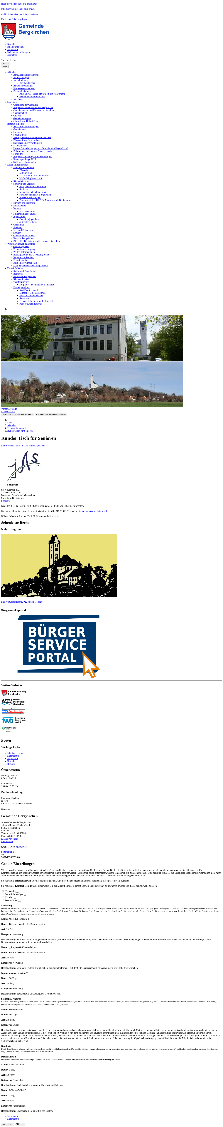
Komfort (9, 897)
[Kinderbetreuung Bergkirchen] (15, 695)
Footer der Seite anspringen (14, 19)
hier (58, 516)
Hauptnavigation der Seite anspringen (19, 3)
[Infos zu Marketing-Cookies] (25, 895)
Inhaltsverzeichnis (15, 753)
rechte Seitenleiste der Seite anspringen (19, 14)
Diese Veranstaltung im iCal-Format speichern (23, 445)
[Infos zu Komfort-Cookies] (15, 898)
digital (21, 846)
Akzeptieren (7, 1124)
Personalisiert (11, 900)
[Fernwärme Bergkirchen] (15, 722)
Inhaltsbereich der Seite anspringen (18, 9)
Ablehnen (20, 1124)
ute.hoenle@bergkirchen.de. (94, 511)
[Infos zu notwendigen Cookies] (17, 892)
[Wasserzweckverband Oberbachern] (15, 704)
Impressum (12, 758)
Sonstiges (5, 500)
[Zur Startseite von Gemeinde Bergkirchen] (27, 39)
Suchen (4, 60)
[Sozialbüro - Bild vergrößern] (24, 482)
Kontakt (11, 761)
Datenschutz (13, 755)
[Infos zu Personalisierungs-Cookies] (19, 901)
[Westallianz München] (9, 731)
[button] (11, 72)
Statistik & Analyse (14, 894)
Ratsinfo (11, 764)
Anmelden (12, 55)
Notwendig (10, 891)
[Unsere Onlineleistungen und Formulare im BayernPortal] (111, 647)
